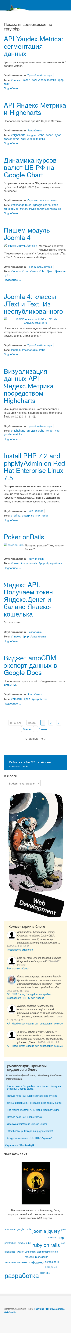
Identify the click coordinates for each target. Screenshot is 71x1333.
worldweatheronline (47, 1251)
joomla (17, 271)
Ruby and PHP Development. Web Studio (34, 1310)
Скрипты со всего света (42, 200)
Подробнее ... (12, 88)
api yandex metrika (44, 80)
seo (63, 1242)
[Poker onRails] (13, 544)
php (61, 80)
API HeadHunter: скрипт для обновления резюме (35, 1023)
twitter (20, 1251)
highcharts (19, 135)
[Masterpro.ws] (15, 5)
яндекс (17, 80)
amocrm (18, 699)
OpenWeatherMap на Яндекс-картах (27, 1124)
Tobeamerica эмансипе (20, 949)
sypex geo (10, 1251)
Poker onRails (24, 536)
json (7, 84)
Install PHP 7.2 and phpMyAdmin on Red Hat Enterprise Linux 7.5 (34, 466)
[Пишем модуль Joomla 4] (20, 245)
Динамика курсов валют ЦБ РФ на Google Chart (30, 167)
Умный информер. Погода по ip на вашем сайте (34, 1102)
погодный (51, 1267)
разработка (12, 139)
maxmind (52, 1237)
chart (27, 80)
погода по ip (52, 1261)
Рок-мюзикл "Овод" (18, 968)
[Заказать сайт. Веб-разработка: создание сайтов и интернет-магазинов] (35, 1183)
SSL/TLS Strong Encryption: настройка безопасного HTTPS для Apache (29, 996)
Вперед (27, 729)
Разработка (34, 130)
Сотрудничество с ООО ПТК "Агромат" (29, 1138)
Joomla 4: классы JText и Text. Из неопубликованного (33, 303)
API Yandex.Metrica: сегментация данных (33, 46)
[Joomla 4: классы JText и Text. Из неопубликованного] (35, 320)
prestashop (10, 1243)
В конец (43, 729)
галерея (29, 1256)
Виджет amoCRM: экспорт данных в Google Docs (31, 665)
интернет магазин (16, 1262)
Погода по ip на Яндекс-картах (24, 1117)
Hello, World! (35, 511)
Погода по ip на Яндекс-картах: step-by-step (32, 1095)
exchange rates (22, 205)
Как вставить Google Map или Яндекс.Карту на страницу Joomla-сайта (34, 1087)
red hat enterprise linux (26, 515)
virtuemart (30, 1251)
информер (12, 208)
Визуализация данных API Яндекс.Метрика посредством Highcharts (29, 385)
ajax (7, 1229)
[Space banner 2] (35, 853)
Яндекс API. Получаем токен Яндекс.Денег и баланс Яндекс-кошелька (28, 599)
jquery (54, 1231)
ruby (28, 1243)
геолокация (41, 1257)
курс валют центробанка (46, 208)
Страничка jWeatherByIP (19, 1145)
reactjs (21, 1242)
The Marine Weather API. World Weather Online (33, 1109)
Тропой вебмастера (39, 75)
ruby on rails (30, 563)
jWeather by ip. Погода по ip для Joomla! (30, 1131)
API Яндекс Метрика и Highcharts (35, 108)
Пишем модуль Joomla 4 (27, 233)
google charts (42, 205)
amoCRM (10, 685)
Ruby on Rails (35, 559)
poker (16, 563)
